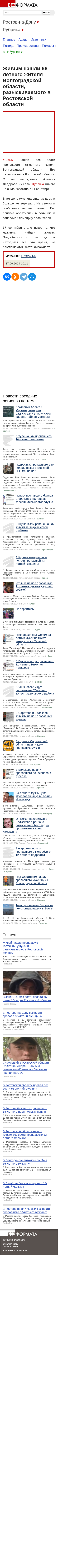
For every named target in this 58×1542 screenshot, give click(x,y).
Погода (8, 45)
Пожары (48, 45)
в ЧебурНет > (13, 52)
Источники (38, 39)
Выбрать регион (10, 1246)
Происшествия (28, 45)
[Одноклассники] (15, 277)
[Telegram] (24, 277)
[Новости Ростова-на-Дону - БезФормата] (19, 4)
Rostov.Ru (28, 256)
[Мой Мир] (32, 277)
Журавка (37, 184)
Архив (23, 39)
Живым (8, 160)
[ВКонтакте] (7, 277)
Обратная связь (10, 1244)
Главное (9, 39)
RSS (25, 1250)
